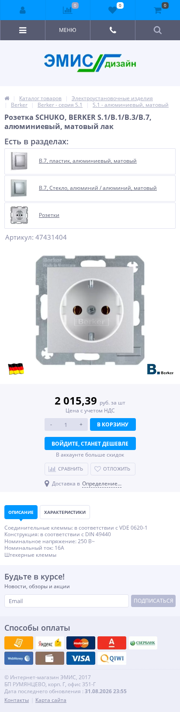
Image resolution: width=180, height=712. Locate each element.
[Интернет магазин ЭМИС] (6, 98)
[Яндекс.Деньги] (111, 642)
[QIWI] (142, 642)
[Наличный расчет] (80, 658)
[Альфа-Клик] (18, 658)
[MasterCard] (49, 642)
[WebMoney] (80, 642)
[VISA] (18, 642)
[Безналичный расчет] (111, 658)
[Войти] (23, 10)
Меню (67, 30)
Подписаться (153, 600)
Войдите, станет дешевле (90, 443)
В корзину (112, 424)
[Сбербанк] (49, 658)
